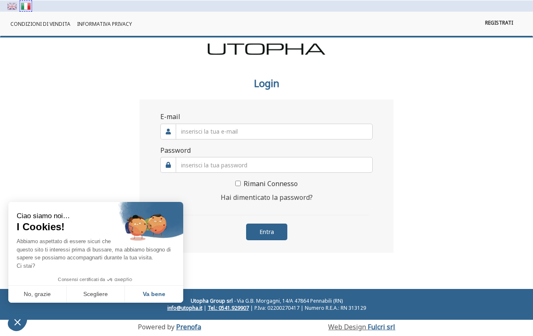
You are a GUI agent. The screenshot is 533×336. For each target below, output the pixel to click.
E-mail (170, 116)
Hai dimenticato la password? (267, 197)
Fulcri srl (381, 326)
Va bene (154, 294)
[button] (17, 322)
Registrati (499, 22)
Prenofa (188, 326)
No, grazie (37, 294)
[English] (12, 6)
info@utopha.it (184, 307)
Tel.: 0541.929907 (228, 307)
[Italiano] (26, 6)
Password (175, 150)
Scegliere (95, 294)
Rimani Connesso (271, 183)
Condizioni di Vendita (40, 23)
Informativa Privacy (104, 23)
